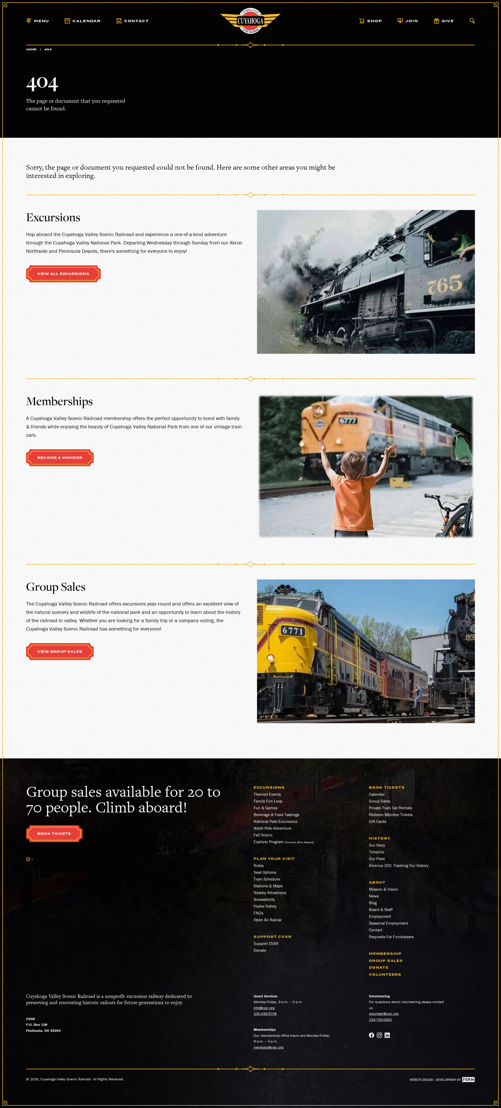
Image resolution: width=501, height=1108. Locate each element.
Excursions (269, 787)
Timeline (376, 851)
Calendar (377, 794)
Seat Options (265, 872)
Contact (375, 929)
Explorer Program (269, 841)
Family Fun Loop (268, 801)
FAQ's (258, 912)
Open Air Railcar (268, 919)
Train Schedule (267, 879)
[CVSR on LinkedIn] (387, 1036)
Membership (385, 953)
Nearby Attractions (270, 892)
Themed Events (267, 794)
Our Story (377, 845)
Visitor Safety (265, 906)
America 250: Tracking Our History (398, 865)
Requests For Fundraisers (391, 936)
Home (31, 49)
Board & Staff (381, 909)
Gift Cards (377, 821)
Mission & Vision (383, 889)
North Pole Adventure (272, 828)
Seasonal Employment (388, 923)
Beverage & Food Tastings (276, 814)
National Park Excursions (275, 821)
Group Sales (379, 801)
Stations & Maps (268, 885)
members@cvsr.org (268, 1047)
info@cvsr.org (264, 1007)
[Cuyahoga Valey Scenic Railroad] (250, 21)
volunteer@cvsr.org (383, 1013)
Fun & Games (265, 807)
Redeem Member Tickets (391, 814)
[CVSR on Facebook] (371, 1036)
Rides (259, 865)
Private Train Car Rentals (390, 807)
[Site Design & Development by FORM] (442, 1080)
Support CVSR (266, 943)
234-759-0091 (380, 1019)
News (374, 896)
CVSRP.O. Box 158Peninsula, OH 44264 (43, 1024)
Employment (380, 916)
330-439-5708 (265, 1013)
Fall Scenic (263, 834)
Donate (260, 950)
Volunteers (385, 974)
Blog (373, 902)
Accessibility (264, 899)
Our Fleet (377, 858)
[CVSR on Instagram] (379, 1036)
